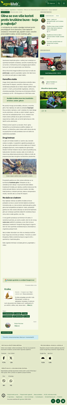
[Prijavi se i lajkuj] (53, 401)
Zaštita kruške (18, 316)
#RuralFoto (44, 88)
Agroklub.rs (13, 9)
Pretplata (59, 397)
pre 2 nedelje (51, 83)
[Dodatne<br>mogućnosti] (63, 401)
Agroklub (21, 399)
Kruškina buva (8, 316)
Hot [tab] (42, 15)
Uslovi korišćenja (28, 397)
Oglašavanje (19, 397)
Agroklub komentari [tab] (6, 332)
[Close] (59, 3)
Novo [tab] (57, 15)
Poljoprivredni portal (12, 394)
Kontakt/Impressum (50, 397)
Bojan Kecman (18, 323)
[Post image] (53, 100)
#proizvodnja (53, 88)
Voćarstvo (20, 9)
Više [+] (29, 305)
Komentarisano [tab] (50, 15)
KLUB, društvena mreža (50, 394)
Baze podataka (38, 394)
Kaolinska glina (8, 313)
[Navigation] (64, 3)
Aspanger (18, 313)
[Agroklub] (10, 3)
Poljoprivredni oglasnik (26, 394)
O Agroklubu (10, 397)
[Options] (63, 82)
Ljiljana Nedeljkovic (51, 82)
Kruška (27, 316)
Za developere (39, 397)
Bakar (25, 313)
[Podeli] (58, 401)
